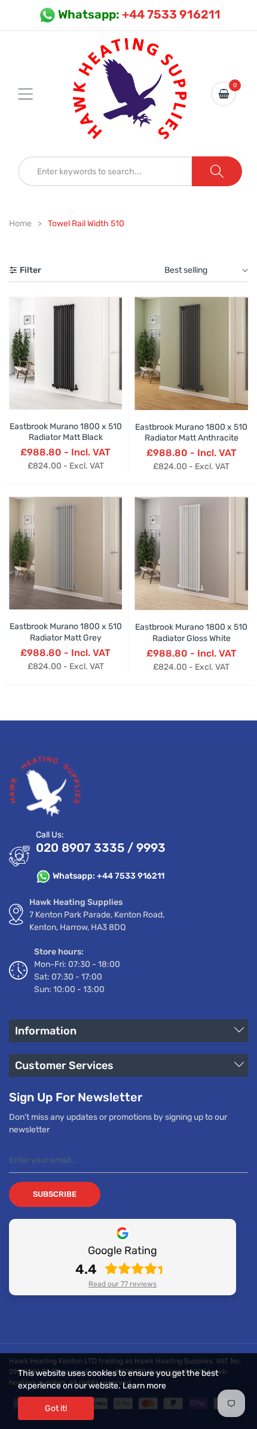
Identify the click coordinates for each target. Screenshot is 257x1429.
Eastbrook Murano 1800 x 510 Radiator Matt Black (66, 431)
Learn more (144, 1386)
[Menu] (33, 94)
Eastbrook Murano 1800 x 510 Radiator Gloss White (191, 632)
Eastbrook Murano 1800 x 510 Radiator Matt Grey (66, 631)
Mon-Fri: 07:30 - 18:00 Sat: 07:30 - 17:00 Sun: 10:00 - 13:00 (77, 976)
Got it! (56, 1408)
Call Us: (50, 835)
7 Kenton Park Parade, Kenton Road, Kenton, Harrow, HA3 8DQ (96, 921)
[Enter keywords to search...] (217, 171)
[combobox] (105, 171)
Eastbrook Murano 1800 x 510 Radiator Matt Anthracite (191, 432)
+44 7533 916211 (139, 14)
